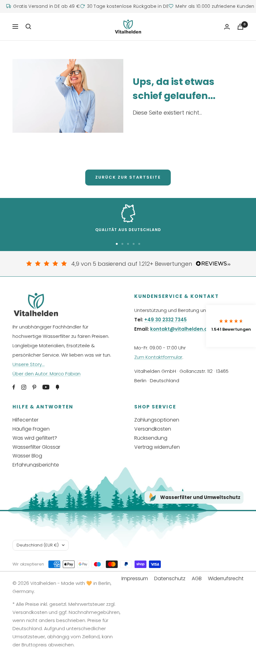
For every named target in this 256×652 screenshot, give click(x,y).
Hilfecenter (25, 419)
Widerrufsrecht (226, 578)
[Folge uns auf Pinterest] (34, 387)
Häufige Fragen (31, 428)
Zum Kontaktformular (158, 357)
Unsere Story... (28, 364)
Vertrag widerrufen (157, 447)
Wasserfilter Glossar (36, 447)
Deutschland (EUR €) (38, 545)
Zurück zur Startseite (128, 177)
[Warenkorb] (240, 27)
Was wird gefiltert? (34, 438)
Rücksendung (150, 438)
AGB (197, 578)
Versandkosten (152, 428)
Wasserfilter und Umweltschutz (200, 497)
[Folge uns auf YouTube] (45, 387)
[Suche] (28, 26)
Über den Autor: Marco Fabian (46, 373)
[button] (231, 326)
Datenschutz (169, 578)
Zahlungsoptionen (156, 419)
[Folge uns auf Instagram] (23, 387)
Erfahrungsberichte (35, 464)
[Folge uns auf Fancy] (57, 387)
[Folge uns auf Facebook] (13, 387)
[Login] (227, 26)
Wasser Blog (27, 455)
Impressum (134, 578)
